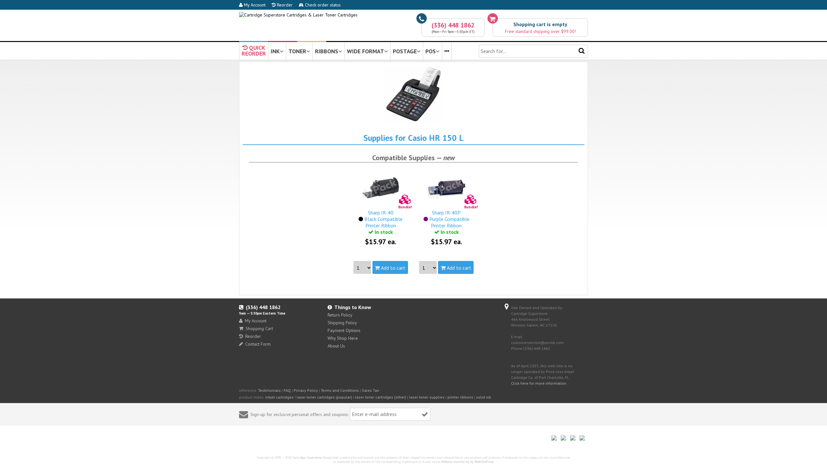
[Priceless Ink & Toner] (298, 15)
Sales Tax (370, 390)
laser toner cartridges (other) (380, 397)
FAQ (287, 390)
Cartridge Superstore (307, 457)
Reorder (284, 5)
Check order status (322, 5)
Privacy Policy (306, 390)
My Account (254, 5)
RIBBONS (326, 51)
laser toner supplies (427, 397)
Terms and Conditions (340, 390)
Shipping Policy (342, 323)
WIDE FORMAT (365, 51)
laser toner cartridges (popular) (324, 397)
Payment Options (344, 330)
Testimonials (269, 390)
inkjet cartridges (279, 397)
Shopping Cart (259, 328)
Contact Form (258, 344)
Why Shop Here (343, 338)
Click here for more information (538, 383)
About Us (336, 346)
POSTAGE (405, 51)
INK (275, 51)
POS (430, 51)
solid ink (483, 397)
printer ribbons (460, 397)
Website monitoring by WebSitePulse (467, 462)
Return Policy (340, 315)
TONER (297, 51)
